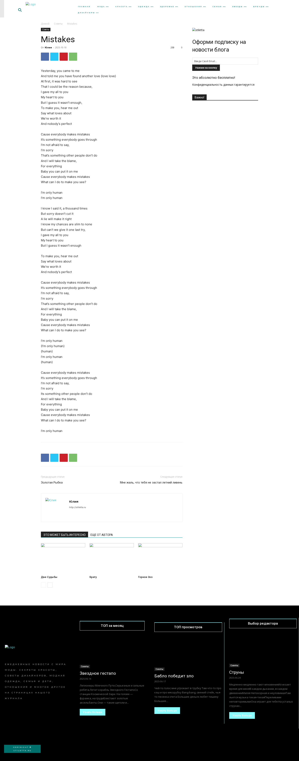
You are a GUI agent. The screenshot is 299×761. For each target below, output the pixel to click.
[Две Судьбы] (63, 558)
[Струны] (263, 650)
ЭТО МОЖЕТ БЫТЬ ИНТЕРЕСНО (64, 534)
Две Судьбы (49, 577)
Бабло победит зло (174, 676)
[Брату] (111, 558)
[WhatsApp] (73, 57)
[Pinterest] (64, 57)
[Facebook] (45, 57)
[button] (20, 10)
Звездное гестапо (98, 673)
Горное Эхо (145, 577)
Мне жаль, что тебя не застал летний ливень (151, 482)
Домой (45, 23)
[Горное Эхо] (160, 558)
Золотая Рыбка (52, 482)
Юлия (48, 47)
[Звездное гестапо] (112, 652)
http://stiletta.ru (77, 507)
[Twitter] (54, 57)
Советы (58, 23)
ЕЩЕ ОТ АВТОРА (102, 534)
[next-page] (49, 585)
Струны (236, 672)
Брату (93, 577)
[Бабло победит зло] (188, 654)
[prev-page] (43, 585)
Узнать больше (92, 712)
